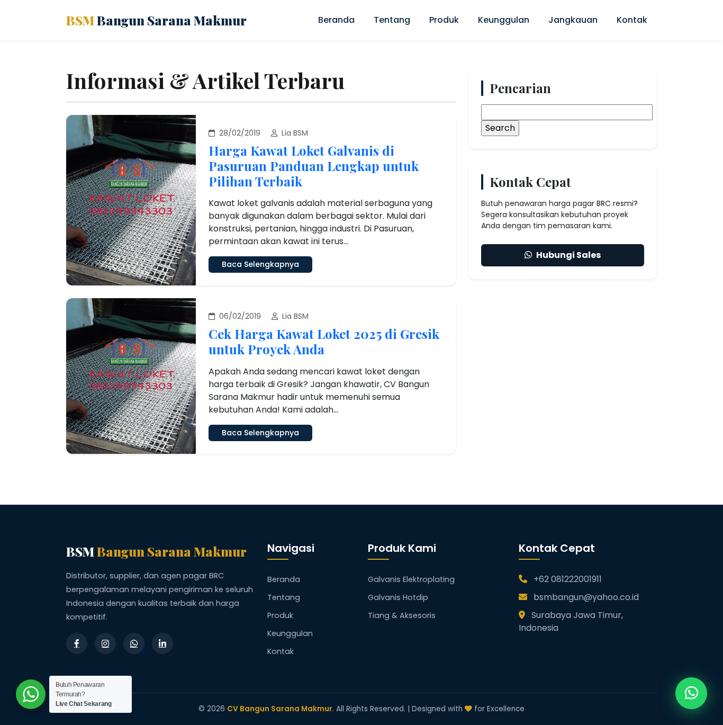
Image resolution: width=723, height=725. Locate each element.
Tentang (392, 20)
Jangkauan (573, 20)
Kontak (632, 20)
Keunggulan (503, 20)
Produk (444, 20)
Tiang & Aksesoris (402, 615)
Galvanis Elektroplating (411, 579)
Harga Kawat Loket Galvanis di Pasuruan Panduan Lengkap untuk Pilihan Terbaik (314, 166)
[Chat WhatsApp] (691, 693)
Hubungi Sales (568, 255)
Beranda (336, 20)
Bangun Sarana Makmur (156, 20)
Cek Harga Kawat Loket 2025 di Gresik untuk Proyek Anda (324, 341)
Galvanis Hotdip (398, 597)
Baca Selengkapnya (260, 264)
